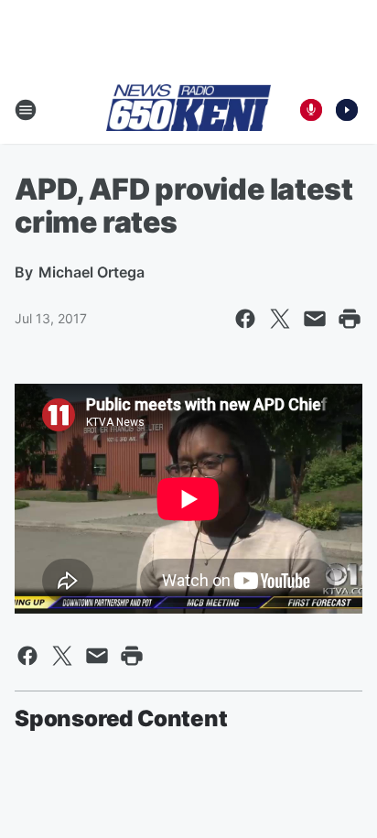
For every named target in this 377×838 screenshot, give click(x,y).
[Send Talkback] (311, 110)
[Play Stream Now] (347, 110)
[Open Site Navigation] (26, 110)
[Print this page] (349, 319)
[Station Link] (188, 109)
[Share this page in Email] (315, 319)
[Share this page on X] (280, 319)
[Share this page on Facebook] (245, 319)
